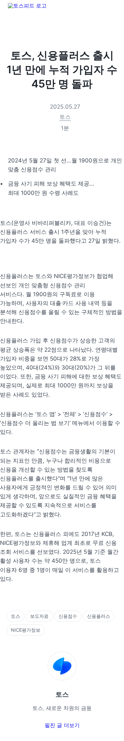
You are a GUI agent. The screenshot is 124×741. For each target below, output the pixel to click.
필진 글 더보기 (62, 725)
